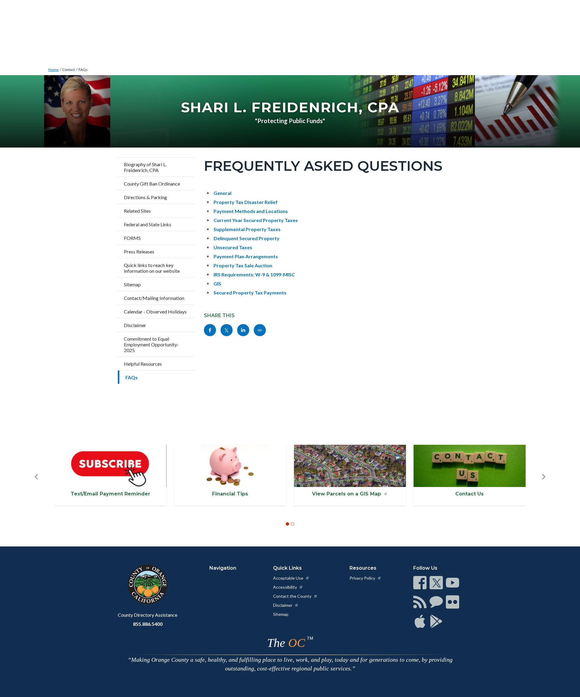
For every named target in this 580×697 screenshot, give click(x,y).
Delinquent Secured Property (246, 238)
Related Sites (137, 211)
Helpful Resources (143, 364)
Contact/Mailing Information (154, 298)
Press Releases (139, 251)
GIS (217, 283)
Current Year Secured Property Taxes (256, 220)
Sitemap (132, 284)
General (222, 193)
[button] (36, 486)
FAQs (83, 69)
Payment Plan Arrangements (246, 256)
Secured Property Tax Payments (250, 292)
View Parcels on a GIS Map (347, 494)
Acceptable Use (288, 578)
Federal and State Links (147, 224)
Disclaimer (135, 325)
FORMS (132, 238)
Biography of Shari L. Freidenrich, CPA (145, 167)
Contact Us (469, 494)
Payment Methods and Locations (251, 211)
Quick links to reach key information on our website (152, 268)
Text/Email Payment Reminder (110, 494)
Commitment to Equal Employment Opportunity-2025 (151, 344)
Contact (68, 69)
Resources (363, 568)
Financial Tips (230, 494)
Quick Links (287, 568)
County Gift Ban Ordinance (152, 183)
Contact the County (292, 596)
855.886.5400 (148, 624)
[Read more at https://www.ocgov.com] (147, 584)
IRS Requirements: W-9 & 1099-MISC (254, 274)
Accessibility (285, 587)
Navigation (222, 568)
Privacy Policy (363, 578)
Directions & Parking (145, 197)
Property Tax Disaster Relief (246, 202)
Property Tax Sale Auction (243, 265)
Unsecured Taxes (233, 247)
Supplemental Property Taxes (247, 229)
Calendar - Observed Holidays (155, 311)
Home (53, 69)
